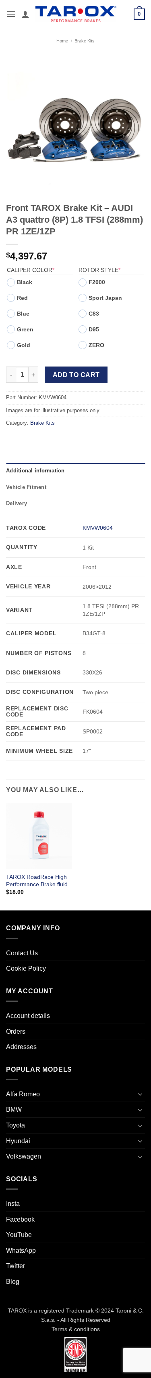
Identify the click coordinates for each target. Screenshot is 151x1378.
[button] (11, 14)
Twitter (15, 1265)
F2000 (97, 282)
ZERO (96, 345)
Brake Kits (84, 40)
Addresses (21, 1046)
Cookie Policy (26, 968)
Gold (23, 345)
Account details (28, 1015)
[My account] (25, 14)
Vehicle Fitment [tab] (26, 487)
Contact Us (22, 953)
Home (62, 40)
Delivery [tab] (16, 503)
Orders (15, 1031)
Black (24, 282)
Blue (23, 313)
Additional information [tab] (35, 471)
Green (25, 329)
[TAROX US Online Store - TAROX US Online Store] (75, 14)
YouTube (19, 1234)
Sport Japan (105, 298)
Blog (12, 1281)
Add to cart (76, 374)
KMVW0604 (98, 528)
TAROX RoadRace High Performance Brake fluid (37, 880)
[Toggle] (140, 1094)
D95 (94, 329)
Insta (13, 1203)
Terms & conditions (76, 1329)
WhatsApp (21, 1250)
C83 (94, 313)
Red (22, 298)
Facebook (20, 1219)
